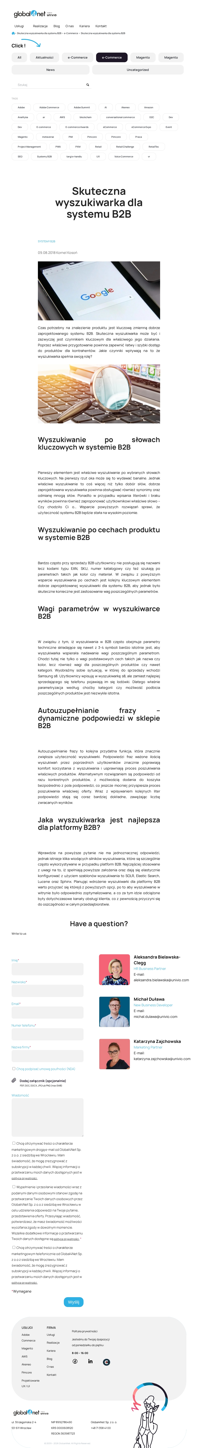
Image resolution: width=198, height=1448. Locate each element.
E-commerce (44, 127)
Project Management (29, 146)
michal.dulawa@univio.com (155, 1016)
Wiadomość (20, 1095)
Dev (171, 117)
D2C (151, 117)
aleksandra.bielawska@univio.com (161, 980)
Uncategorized (138, 70)
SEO (20, 156)
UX (98, 156)
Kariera (84, 26)
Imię (15, 960)
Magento (143, 57)
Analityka (23, 117)
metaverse (48, 137)
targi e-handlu (74, 156)
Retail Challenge (125, 146)
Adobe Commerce (49, 107)
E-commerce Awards (77, 127)
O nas (70, 26)
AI (106, 107)
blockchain (85, 117)
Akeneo (125, 107)
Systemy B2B (44, 156)
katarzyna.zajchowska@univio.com (162, 1058)
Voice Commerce (123, 156)
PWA (58, 146)
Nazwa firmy (21, 1047)
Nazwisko (19, 982)
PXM (77, 146)
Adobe (21, 107)
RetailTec (154, 146)
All (19, 57)
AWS (62, 117)
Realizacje (40, 26)
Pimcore (92, 137)
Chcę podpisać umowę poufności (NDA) (45, 1069)
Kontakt (101, 26)
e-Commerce (78, 57)
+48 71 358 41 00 (101, 1428)
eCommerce (110, 127)
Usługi (19, 26)
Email (16, 1003)
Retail (98, 146)
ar (44, 117)
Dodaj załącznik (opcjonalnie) (43, 1081)
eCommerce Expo (141, 127)
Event (169, 127)
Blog (57, 26)
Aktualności (44, 57)
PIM (71, 137)
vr (149, 156)
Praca (138, 137)
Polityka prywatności (84, 1331)
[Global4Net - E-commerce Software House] (35, 14)
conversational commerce (120, 117)
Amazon (148, 107)
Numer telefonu (24, 1025)
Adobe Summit (82, 107)
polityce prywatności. (25, 1178)
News (50, 70)
